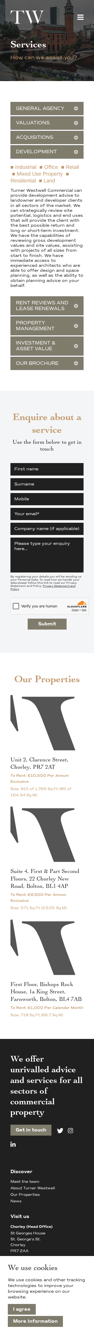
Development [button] (36, 152)
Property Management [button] (35, 325)
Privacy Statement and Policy (42, 587)
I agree (22, 1309)
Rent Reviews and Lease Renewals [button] (42, 305)
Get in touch (31, 1130)
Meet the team (24, 1181)
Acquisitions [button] (34, 137)
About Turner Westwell (32, 1188)
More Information (35, 1321)
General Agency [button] (40, 108)
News (15, 1201)
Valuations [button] (33, 123)
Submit (47, 624)
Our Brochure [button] (37, 363)
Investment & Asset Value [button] (35, 346)
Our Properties (25, 1194)
